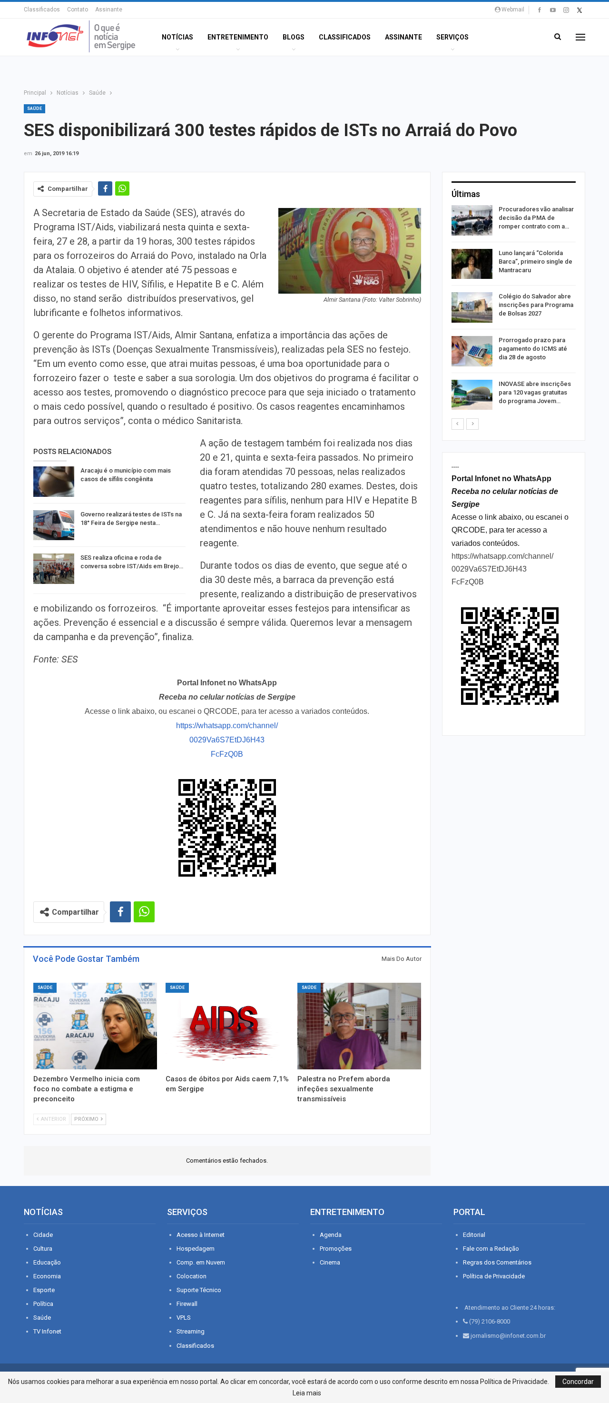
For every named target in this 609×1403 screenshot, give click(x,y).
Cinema (330, 1262)
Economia (47, 1276)
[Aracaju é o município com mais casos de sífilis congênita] (53, 481)
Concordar (578, 1381)
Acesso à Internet (201, 1234)
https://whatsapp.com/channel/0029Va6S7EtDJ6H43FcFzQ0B (227, 739)
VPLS (184, 1317)
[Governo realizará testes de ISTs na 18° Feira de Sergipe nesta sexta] (53, 525)
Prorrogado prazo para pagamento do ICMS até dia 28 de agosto (533, 348)
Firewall (187, 1303)
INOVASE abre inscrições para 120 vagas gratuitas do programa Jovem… (535, 392)
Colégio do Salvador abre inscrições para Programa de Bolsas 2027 (536, 305)
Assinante (108, 9)
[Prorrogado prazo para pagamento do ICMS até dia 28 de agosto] (472, 351)
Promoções (336, 1248)
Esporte (44, 1290)
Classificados (42, 9)
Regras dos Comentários (497, 1262)
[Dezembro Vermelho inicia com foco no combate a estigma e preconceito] (95, 1026)
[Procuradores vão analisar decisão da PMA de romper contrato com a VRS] (472, 220)
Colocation (191, 1276)
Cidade (43, 1234)
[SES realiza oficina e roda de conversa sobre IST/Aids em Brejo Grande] (53, 568)
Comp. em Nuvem (201, 1262)
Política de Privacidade (494, 1276)
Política (43, 1303)
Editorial (474, 1234)
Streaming (191, 1331)
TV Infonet (47, 1331)
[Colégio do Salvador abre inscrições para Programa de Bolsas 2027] (472, 307)
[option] (514, 309)
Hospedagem (196, 1248)
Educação (47, 1262)
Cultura (42, 1248)
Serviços (452, 37)
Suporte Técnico (199, 1290)
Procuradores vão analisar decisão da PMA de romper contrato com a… (536, 218)
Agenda (331, 1234)
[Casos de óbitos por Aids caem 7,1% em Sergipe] (227, 1026)
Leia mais (307, 1393)
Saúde (34, 108)
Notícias (177, 37)
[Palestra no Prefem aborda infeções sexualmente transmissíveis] (359, 1026)
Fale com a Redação (491, 1248)
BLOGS (293, 37)
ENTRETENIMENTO (237, 37)
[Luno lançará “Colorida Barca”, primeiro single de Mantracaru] (472, 264)
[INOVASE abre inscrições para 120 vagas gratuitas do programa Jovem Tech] (472, 395)
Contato (77, 9)
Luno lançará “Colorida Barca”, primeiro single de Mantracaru (535, 261)
